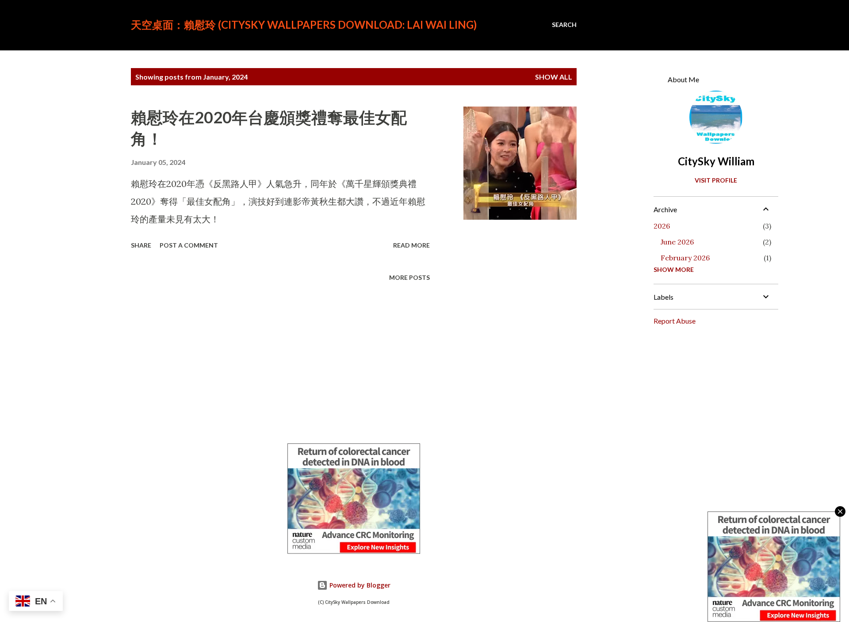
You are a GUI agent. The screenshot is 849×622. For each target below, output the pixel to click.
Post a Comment (189, 245)
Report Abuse (675, 321)
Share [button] (141, 245)
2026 (662, 225)
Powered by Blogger (359, 585)
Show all (553, 77)
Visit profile (716, 180)
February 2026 (685, 257)
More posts (409, 277)
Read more (411, 245)
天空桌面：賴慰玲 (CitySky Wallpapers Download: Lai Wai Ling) (304, 24)
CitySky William (716, 161)
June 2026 (677, 241)
